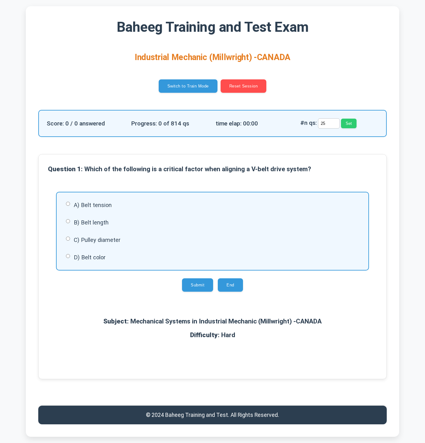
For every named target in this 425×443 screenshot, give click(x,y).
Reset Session (243, 86)
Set (349, 123)
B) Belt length (91, 222)
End (230, 285)
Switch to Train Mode (188, 86)
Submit (197, 285)
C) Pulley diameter (97, 240)
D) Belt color (89, 257)
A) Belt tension (93, 205)
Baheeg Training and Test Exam (213, 27)
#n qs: (308, 122)
